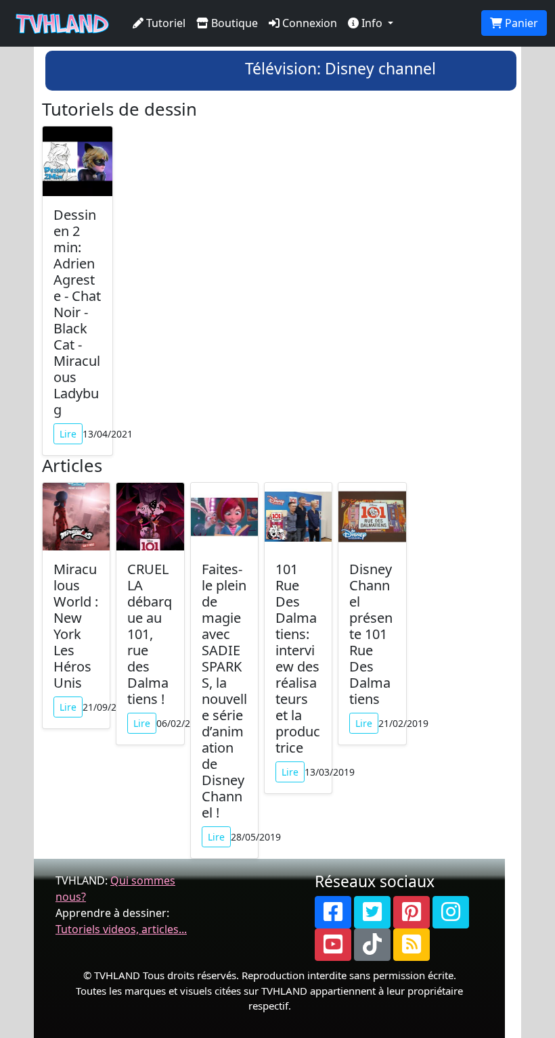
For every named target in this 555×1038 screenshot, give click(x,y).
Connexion (308, 23)
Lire (68, 433)
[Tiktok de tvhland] (372, 944)
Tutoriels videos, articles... (121, 929)
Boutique (233, 23)
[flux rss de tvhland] (411, 944)
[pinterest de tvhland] (411, 912)
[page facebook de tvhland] (333, 912)
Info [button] (372, 23)
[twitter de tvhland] (372, 912)
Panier (520, 23)
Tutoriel (164, 23)
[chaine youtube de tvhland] (333, 944)
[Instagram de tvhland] (450, 912)
